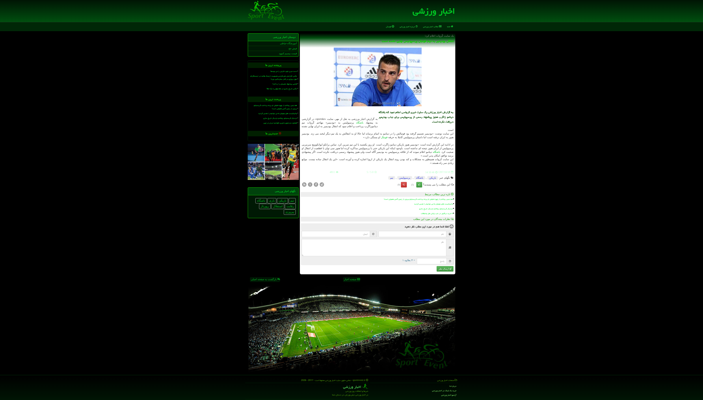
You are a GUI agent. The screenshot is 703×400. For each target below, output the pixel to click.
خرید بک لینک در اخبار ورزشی (444, 390)
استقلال (277, 206)
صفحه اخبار (350, 279)
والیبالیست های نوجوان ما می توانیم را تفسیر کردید (433, 204)
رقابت (290, 206)
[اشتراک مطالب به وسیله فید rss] (304, 184)
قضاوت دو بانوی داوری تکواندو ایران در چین (280, 123)
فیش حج (293, 48)
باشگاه (359, 122)
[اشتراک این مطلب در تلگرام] (321, 184)
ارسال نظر (444, 269)
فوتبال (389, 26)
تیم (391, 177)
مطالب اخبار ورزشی (431, 26)
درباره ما (452, 386)
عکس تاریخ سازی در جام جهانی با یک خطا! (282, 89)
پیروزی (289, 211)
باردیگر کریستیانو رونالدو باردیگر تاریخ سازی (436, 209)
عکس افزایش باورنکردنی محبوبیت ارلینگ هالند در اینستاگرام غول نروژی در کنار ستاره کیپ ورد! (273, 77)
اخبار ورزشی (434, 11)
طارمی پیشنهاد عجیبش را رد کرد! (284, 84)
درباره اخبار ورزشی (408, 26)
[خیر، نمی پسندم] (404, 184)
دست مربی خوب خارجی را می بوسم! (283, 71)
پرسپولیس (404, 177)
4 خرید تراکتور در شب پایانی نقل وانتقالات (437, 213)
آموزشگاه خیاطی (288, 43)
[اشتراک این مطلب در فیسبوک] (316, 184)
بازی (272, 200)
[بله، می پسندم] (419, 184)
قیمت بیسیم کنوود (288, 53)
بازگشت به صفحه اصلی (264, 279)
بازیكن (432, 177)
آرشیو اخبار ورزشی (448, 395)
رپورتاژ (265, 206)
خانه (449, 26)
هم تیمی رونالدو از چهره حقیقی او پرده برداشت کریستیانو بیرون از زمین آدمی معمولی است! (418, 199)
